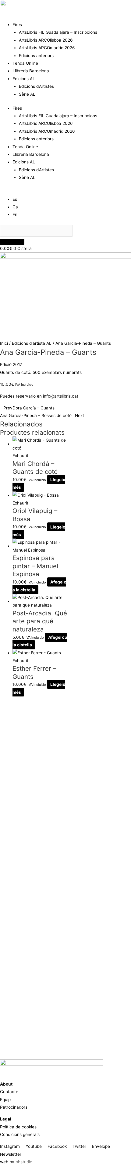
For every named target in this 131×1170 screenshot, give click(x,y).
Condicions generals (20, 1134)
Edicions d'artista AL (31, 343)
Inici (4, 343)
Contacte (9, 1091)
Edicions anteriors (36, 55)
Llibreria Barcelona (30, 70)
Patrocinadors (13, 1107)
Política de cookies (18, 1126)
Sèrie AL (27, 94)
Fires (17, 24)
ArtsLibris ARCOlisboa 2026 (46, 40)
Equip (5, 1099)
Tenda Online (25, 63)
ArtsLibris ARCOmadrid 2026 (47, 47)
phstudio (24, 1161)
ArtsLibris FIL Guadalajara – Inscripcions (58, 32)
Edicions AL (23, 78)
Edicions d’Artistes (36, 86)
